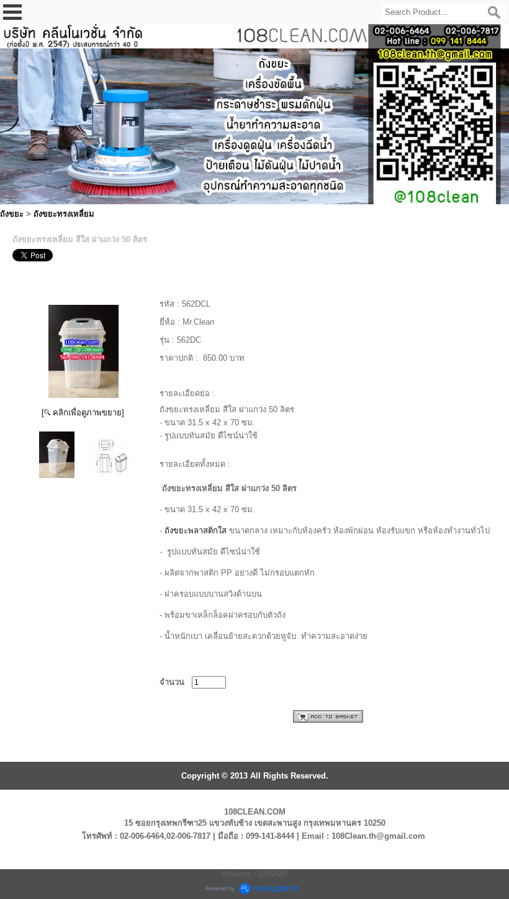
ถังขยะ (12, 214)
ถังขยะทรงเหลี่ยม (64, 214)
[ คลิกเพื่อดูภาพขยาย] (83, 412)
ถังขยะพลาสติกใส (195, 530)
